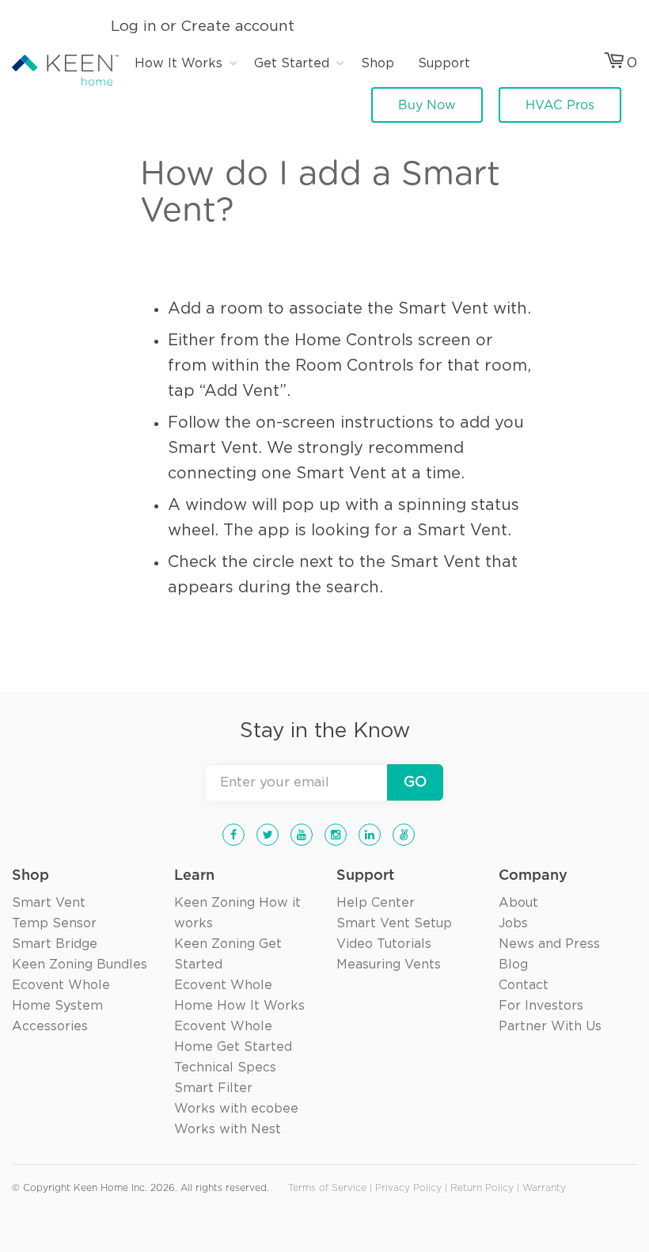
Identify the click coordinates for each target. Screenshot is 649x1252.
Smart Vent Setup (394, 923)
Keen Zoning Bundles (79, 964)
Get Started (291, 63)
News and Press (549, 944)
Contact (523, 985)
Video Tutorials (383, 944)
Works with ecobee (236, 1108)
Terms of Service (327, 1188)
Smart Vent (48, 902)
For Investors (541, 1005)
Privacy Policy (408, 1188)
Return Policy (482, 1188)
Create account (237, 26)
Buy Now (427, 105)
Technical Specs (225, 1067)
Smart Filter (213, 1088)
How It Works (178, 63)
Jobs (513, 923)
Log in (134, 26)
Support (444, 63)
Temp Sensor (54, 923)
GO (415, 782)
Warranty (544, 1188)
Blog (513, 964)
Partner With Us (550, 1026)
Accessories (50, 1026)
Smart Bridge (54, 944)
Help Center (375, 902)
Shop (377, 63)
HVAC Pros (560, 105)
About (518, 902)
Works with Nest (227, 1129)
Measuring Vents (388, 964)
